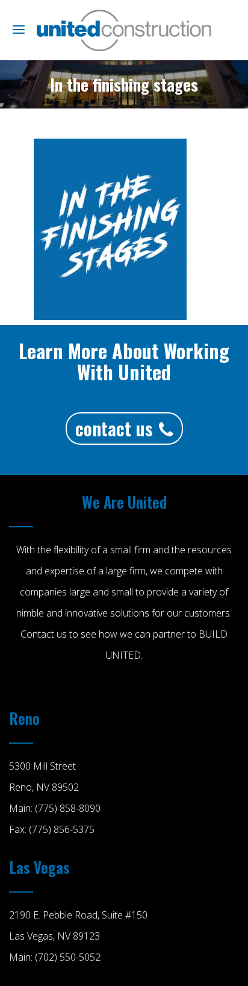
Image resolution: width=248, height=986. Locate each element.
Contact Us (114, 428)
